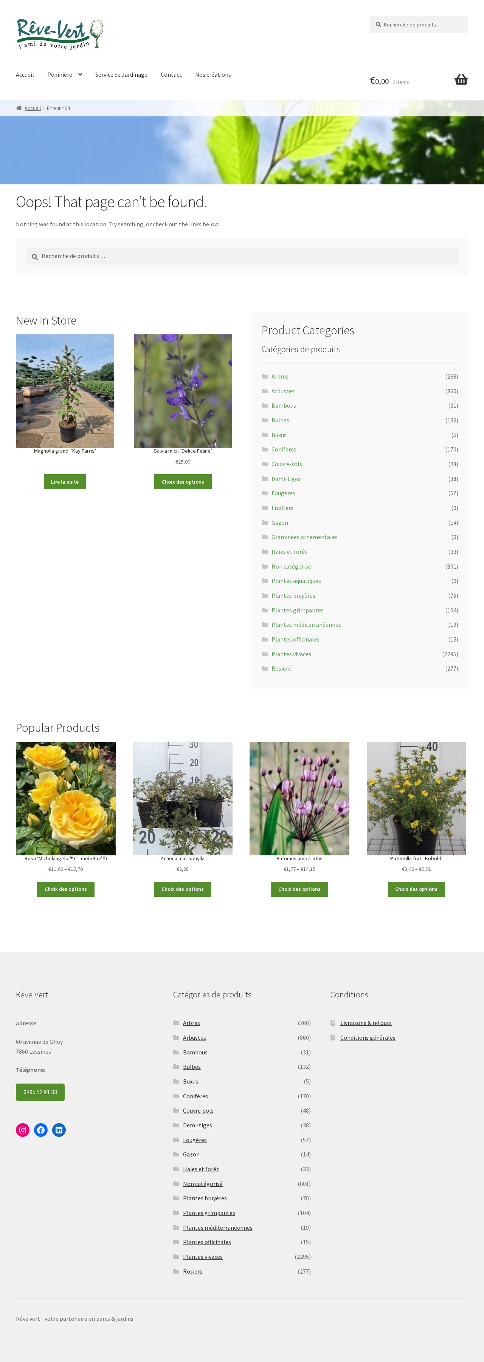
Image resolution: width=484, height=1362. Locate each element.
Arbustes (283, 391)
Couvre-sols (286, 464)
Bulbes (280, 420)
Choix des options (183, 481)
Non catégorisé (291, 566)
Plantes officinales (295, 639)
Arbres (280, 376)
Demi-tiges (286, 478)
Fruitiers (282, 508)
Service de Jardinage (121, 74)
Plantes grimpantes (297, 610)
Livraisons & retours (366, 1023)
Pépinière (59, 74)
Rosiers (281, 668)
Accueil (25, 74)
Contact (171, 74)
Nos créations (213, 74)
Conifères (283, 449)
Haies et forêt (289, 551)
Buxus (279, 435)
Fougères (283, 493)
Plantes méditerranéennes (306, 624)
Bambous (283, 405)
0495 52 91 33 (40, 1092)
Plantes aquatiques (296, 580)
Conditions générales (368, 1037)
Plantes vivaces (291, 654)
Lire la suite (65, 481)
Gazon (279, 522)
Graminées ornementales (304, 537)
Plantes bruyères (293, 595)
